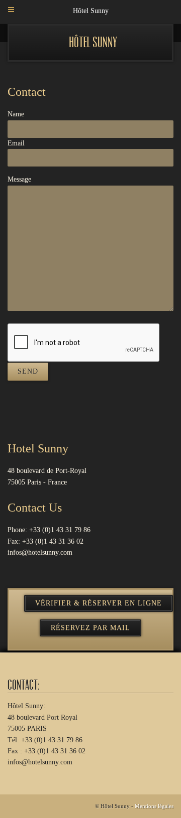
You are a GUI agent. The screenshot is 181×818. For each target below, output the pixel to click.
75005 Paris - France (37, 482)
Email (16, 143)
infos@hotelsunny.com (40, 552)
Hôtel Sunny (93, 42)
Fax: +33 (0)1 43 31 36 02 (45, 541)
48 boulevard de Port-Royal (47, 470)
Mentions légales (154, 806)
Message (19, 179)
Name (16, 114)
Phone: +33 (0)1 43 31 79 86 (49, 530)
